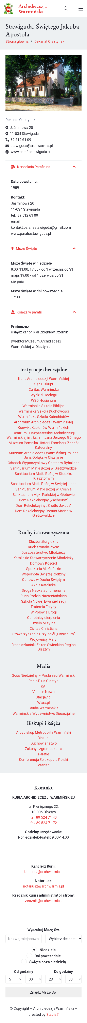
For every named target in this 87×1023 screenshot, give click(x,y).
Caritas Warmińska (44, 389)
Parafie (43, 754)
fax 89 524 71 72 (43, 823)
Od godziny (23, 971)
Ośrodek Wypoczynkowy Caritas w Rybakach (44, 463)
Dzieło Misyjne (43, 623)
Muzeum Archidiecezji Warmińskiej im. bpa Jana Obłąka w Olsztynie (43, 455)
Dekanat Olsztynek (20, 120)
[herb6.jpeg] (8, 8)
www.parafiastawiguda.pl (31, 233)
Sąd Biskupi (43, 384)
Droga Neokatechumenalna (43, 590)
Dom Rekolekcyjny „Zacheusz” (43, 500)
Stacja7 (52, 1014)
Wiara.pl (43, 702)
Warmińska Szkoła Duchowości (43, 411)
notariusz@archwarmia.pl (43, 886)
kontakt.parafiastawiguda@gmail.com (41, 227)
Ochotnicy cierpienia (43, 617)
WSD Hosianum (43, 400)
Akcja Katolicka (43, 585)
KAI (43, 686)
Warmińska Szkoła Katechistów (43, 417)
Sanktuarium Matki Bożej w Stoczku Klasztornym (43, 476)
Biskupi (43, 738)
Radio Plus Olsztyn (43, 681)
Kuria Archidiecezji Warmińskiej (43, 379)
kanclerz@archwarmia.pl (43, 872)
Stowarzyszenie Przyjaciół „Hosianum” (43, 634)
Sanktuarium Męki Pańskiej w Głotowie (44, 494)
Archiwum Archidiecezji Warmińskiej (43, 422)
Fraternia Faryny (43, 607)
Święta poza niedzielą (47, 962)
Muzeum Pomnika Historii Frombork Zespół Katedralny (44, 445)
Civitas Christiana (43, 628)
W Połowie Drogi (44, 612)
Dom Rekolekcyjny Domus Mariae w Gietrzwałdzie (43, 513)
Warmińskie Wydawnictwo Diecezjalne (44, 713)
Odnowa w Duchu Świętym (43, 579)
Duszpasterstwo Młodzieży (43, 552)
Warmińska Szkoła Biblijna (43, 406)
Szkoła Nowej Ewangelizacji (43, 601)
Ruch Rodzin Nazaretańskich (43, 596)
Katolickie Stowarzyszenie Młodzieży (43, 558)
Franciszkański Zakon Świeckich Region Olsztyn (44, 647)
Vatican (44, 765)
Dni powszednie (47, 956)
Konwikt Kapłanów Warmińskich (43, 427)
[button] (66, 8)
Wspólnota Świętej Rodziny (44, 574)
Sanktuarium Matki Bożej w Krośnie (43, 489)
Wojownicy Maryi (43, 639)
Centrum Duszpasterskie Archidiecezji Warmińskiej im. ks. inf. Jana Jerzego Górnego (43, 435)
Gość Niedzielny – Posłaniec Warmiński (43, 675)
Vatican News (43, 692)
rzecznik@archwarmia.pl (43, 901)
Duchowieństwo (44, 743)
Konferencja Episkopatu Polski (43, 759)
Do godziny (63, 971)
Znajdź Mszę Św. (43, 992)
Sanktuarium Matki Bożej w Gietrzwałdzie (43, 468)
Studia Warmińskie (43, 708)
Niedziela (47, 950)
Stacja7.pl (43, 697)
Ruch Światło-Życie (43, 547)
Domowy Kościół (43, 563)
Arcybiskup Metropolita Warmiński (43, 732)
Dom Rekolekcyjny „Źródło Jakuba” (43, 505)
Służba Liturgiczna (43, 541)
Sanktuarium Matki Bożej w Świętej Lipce (43, 484)
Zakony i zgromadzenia (43, 749)
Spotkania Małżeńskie (43, 569)
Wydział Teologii (44, 395)
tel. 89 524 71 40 (43, 817)
